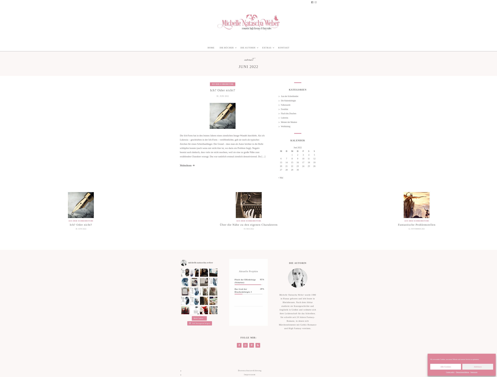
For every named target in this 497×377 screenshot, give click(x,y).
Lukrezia (284, 118)
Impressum (473, 372)
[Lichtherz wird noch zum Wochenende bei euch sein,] (195, 291)
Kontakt (283, 48)
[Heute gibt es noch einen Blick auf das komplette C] (195, 273)
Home (211, 48)
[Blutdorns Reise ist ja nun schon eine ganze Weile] (204, 282)
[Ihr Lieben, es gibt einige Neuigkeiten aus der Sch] (204, 310)
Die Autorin (247, 48)
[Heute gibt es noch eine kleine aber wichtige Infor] (195, 310)
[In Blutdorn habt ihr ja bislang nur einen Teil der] (213, 282)
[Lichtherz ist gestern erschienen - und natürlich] (185, 291)
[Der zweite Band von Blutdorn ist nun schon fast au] (195, 301)
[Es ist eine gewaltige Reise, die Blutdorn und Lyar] (213, 301)
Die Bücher (227, 48)
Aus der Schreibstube (223, 84)
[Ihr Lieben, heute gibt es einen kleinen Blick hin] (195, 282)
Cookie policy (450, 372)
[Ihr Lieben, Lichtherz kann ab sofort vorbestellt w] (213, 291)
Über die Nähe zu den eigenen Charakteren (249, 224)
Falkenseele (285, 105)
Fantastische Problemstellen (417, 224)
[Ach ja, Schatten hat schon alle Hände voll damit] (185, 273)
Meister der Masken (289, 122)
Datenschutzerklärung (462, 372)
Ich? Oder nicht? (222, 90)
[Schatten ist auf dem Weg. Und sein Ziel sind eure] (185, 282)
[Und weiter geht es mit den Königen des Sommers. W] (185, 301)
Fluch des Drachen (288, 113)
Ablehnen (478, 367)
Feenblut (284, 109)
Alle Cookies (445, 367)
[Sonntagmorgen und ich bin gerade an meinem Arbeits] (213, 273)
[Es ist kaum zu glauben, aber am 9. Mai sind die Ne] (213, 310)
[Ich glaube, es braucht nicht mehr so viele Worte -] (204, 273)
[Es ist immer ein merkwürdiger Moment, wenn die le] (204, 301)
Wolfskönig (285, 126)
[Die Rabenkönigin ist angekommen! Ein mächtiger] (185, 310)
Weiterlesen (186, 165)
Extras (266, 48)
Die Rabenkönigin (288, 101)
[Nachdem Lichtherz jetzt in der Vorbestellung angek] (204, 291)
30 (298, 170)
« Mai (280, 178)
